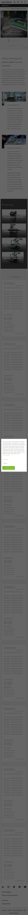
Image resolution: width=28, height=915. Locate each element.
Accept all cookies (9, 468)
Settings (5, 463)
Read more (6, 459)
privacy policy (7, 455)
